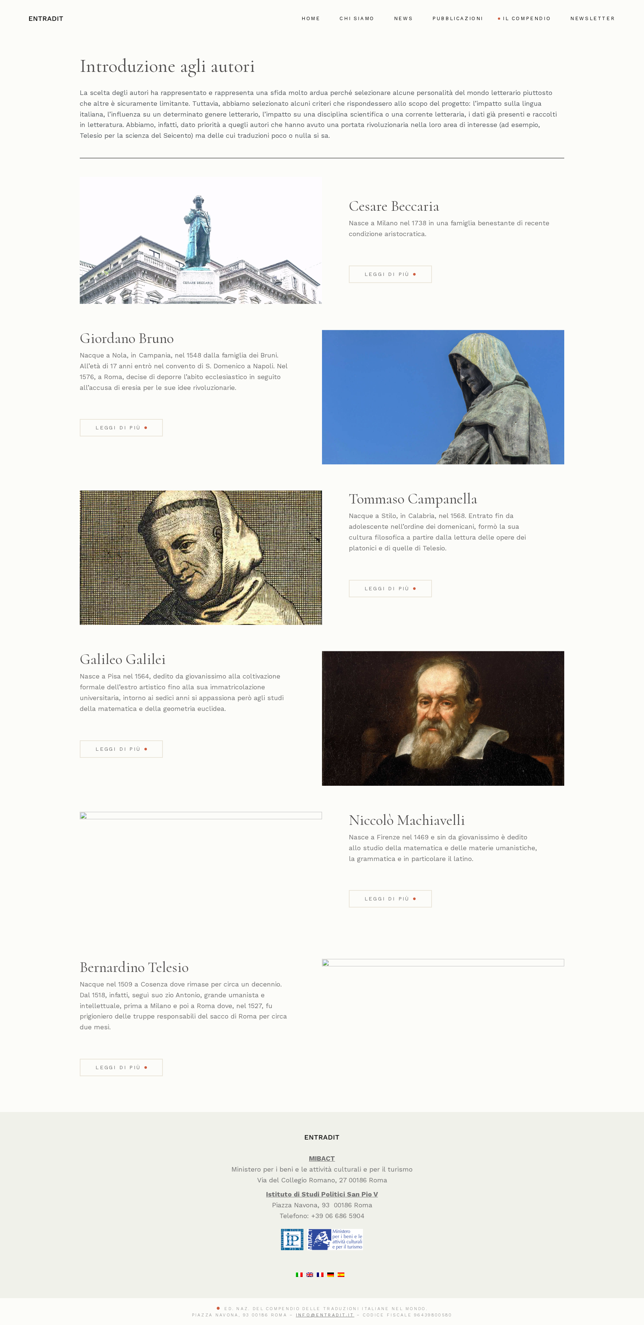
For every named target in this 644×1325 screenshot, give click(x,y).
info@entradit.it (325, 1315)
